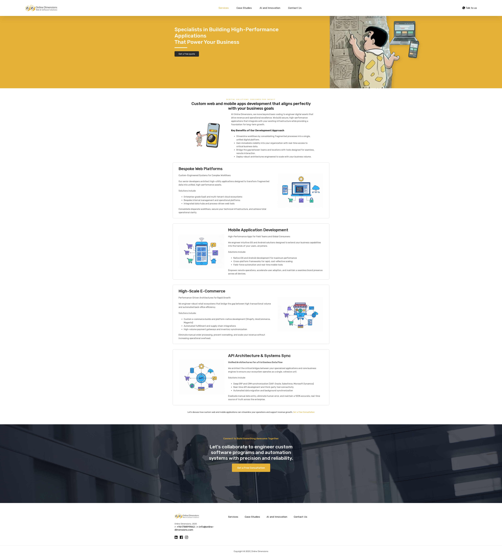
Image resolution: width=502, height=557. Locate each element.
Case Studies (244, 7)
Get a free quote (187, 54)
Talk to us (471, 8)
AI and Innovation (270, 7)
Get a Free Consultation (304, 412)
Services (224, 7)
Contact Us (295, 7)
